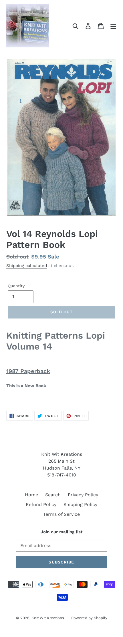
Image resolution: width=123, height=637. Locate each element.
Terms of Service (61, 514)
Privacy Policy (83, 494)
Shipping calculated (26, 265)
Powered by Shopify (89, 618)
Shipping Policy (80, 504)
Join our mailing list (61, 531)
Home (31, 494)
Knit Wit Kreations (47, 618)
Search (53, 494)
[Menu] (113, 26)
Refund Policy (41, 504)
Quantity (16, 285)
